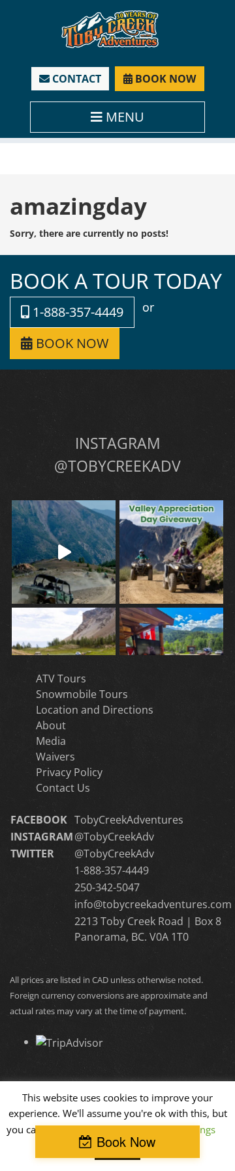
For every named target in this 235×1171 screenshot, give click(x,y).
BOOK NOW (164, 79)
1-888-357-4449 (76, 312)
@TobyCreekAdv (114, 836)
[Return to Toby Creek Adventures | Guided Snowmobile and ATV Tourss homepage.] (110, 28)
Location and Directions (94, 710)
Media (51, 741)
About (51, 725)
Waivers (55, 756)
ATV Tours (61, 678)
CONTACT (75, 79)
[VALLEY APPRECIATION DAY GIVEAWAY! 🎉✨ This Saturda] (171, 552)
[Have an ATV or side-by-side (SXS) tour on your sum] (64, 552)
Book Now (126, 1141)
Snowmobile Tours (82, 694)
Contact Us (63, 788)
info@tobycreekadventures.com (153, 904)
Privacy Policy (69, 772)
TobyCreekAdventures (128, 820)
